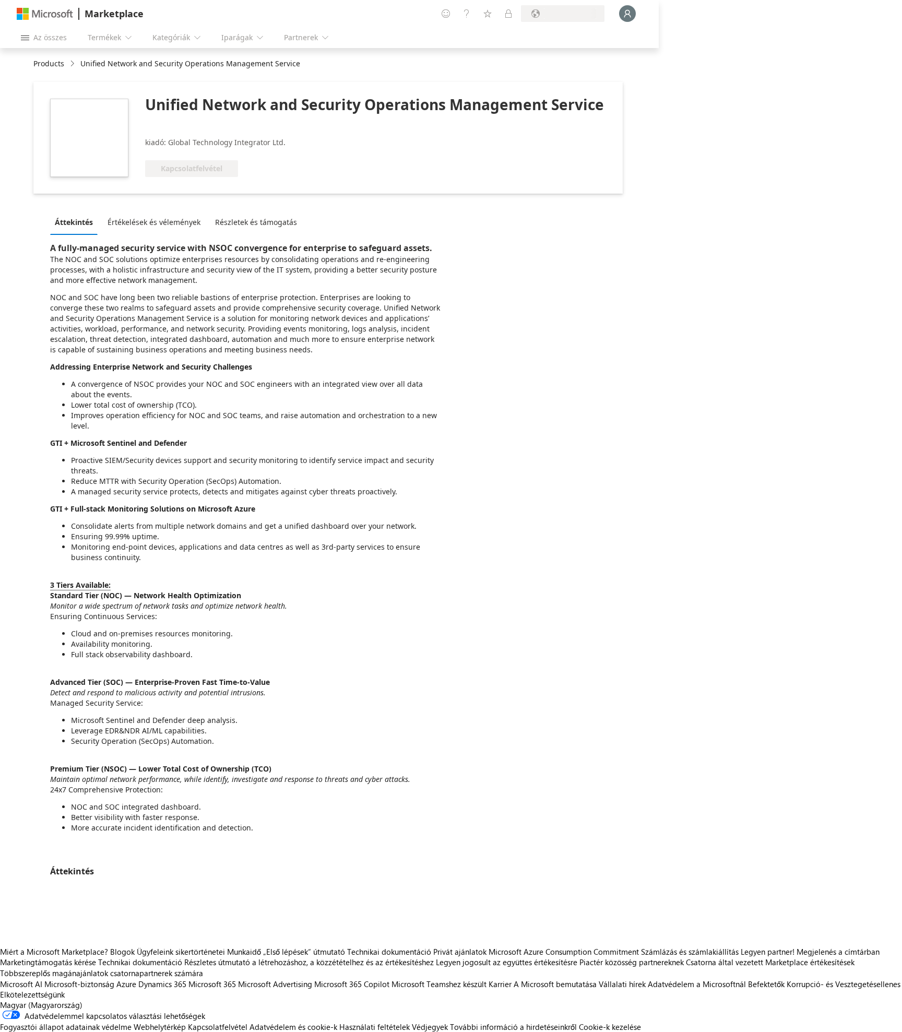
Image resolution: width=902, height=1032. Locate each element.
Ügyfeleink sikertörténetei (181, 951)
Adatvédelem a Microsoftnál (697, 984)
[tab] (76, 221)
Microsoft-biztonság (79, 984)
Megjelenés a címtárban (838, 951)
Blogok (122, 951)
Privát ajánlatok (459, 951)
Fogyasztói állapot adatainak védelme (66, 1027)
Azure (126, 984)
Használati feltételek (374, 1027)
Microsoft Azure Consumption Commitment (565, 951)
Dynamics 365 (162, 984)
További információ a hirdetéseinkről (513, 1027)
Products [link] (48, 63)
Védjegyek (430, 1027)
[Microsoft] (45, 14)
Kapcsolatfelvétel (217, 1027)
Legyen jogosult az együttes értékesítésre (506, 962)
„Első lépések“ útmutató (304, 951)
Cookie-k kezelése (610, 1027)
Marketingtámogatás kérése (48, 962)
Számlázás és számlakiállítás (690, 951)
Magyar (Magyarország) (41, 1005)
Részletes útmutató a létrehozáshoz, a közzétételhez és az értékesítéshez (309, 962)
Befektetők (766, 984)
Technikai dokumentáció (389, 951)
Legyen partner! (767, 951)
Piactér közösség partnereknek (631, 962)
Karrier (500, 984)
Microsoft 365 (212, 984)
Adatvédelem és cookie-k (293, 1027)
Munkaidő (244, 951)
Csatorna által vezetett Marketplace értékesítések (770, 962)
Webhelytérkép (160, 1027)
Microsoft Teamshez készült (438, 984)
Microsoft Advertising (275, 984)
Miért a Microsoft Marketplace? (54, 951)
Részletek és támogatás (256, 222)
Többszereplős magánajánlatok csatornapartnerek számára (101, 973)
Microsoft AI (21, 984)
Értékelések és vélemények (154, 222)
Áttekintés (74, 222)
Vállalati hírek (622, 984)
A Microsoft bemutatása (555, 984)
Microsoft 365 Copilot (351, 984)
